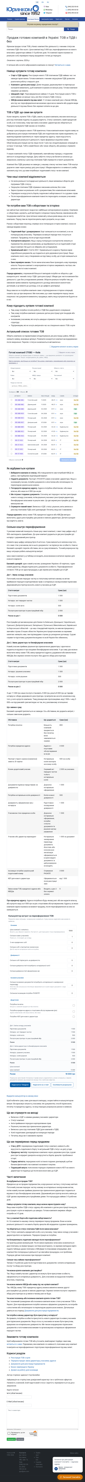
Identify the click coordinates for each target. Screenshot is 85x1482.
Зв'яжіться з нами (62, 65)
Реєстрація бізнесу (33, 19)
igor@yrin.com (24, 1471)
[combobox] (35, 29)
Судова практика (20, 19)
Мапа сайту (74, 1453)
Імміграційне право (47, 19)
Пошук (72, 29)
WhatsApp (49, 10)
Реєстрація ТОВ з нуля (20, 1358)
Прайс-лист (59, 19)
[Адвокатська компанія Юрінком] (23, 10)
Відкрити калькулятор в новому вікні (22, 1096)
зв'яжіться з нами (14, 1344)
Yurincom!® (11, 1453)
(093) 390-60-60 (73, 10)
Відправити (11, 1439)
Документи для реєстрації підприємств (41, 1311)
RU (48, 2)
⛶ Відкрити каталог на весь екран (64, 347)
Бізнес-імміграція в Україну (22, 1367)
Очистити (20, 1439)
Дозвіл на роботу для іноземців (24, 1370)
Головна (9, 19)
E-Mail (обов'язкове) (15, 1401)
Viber (47, 6)
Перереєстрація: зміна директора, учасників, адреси (33, 1361)
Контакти (75, 19)
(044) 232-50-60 (73, 6)
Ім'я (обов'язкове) (14, 1393)
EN (43, 2)
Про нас (67, 19)
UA (37, 2)
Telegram (49, 13)
